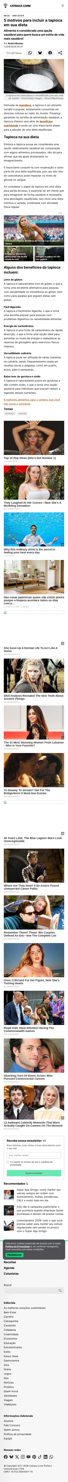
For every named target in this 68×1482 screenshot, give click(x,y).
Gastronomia (11, 1360)
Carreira (8, 1316)
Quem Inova (11, 1391)
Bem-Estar (18, 16)
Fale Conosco (12, 1425)
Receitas (10, 1262)
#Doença (9, 413)
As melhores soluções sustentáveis (25, 1307)
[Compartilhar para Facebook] (50, 52)
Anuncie (8, 1421)
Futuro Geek (11, 1356)
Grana (7, 1369)
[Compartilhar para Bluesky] (40, 52)
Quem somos (11, 1429)
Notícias (9, 1382)
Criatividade (11, 1334)
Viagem (8, 1400)
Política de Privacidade (17, 1246)
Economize (10, 1338)
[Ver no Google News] (14, 52)
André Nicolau (15, 43)
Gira (6, 1365)
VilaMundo (10, 1404)
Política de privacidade (17, 1434)
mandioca (25, 105)
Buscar (8, 1285)
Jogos (7, 1373)
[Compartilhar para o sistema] (60, 52)
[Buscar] (60, 1290)
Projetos (9, 1386)
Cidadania (10, 1329)
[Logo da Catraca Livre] (17, 5)
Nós (6, 1378)
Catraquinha (11, 1321)
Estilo (7, 1351)
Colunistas (11, 1273)
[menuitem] (34, 1264)
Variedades (10, 1395)
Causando (10, 1325)
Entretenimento (13, 1347)
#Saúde (22, 413)
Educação (10, 1343)
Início (7, 16)
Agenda (9, 1268)
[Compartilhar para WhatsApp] (30, 52)
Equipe (8, 1438)
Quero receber (34, 1173)
